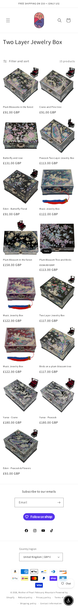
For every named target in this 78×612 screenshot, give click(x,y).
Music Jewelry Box (49, 208)
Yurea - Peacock (48, 417)
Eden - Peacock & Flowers (17, 468)
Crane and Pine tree (50, 106)
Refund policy (25, 597)
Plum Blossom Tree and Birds (55, 259)
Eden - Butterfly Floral (15, 208)
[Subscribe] (59, 502)
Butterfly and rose (13, 157)
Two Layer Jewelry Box (52, 315)
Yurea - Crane (10, 417)
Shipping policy (28, 603)
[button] (8, 20)
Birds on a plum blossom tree (55, 366)
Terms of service (63, 597)
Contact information (51, 603)
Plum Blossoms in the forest (18, 106)
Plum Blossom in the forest (17, 259)
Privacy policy (43, 597)
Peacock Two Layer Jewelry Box (56, 157)
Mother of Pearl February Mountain (36, 592)
